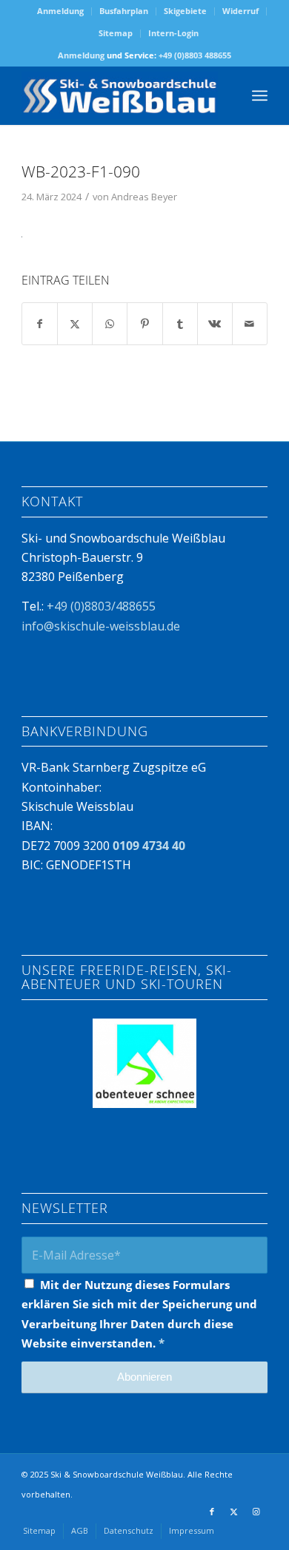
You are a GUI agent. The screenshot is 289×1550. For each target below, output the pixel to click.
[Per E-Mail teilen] (250, 323)
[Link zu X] (234, 1511)
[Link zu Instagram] (256, 1511)
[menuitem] (61, 11)
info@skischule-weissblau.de (100, 626)
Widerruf (240, 10)
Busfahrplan (123, 10)
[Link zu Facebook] (212, 1511)
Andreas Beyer (144, 196)
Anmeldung (60, 10)
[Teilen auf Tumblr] (180, 323)
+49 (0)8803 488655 (195, 55)
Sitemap (116, 32)
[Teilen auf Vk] (215, 323)
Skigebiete (185, 10)
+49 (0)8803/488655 (101, 606)
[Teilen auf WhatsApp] (110, 323)
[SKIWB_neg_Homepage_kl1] (119, 95)
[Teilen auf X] (75, 323)
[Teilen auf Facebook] (39, 323)
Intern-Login (173, 32)
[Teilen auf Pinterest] (144, 323)
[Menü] (260, 95)
